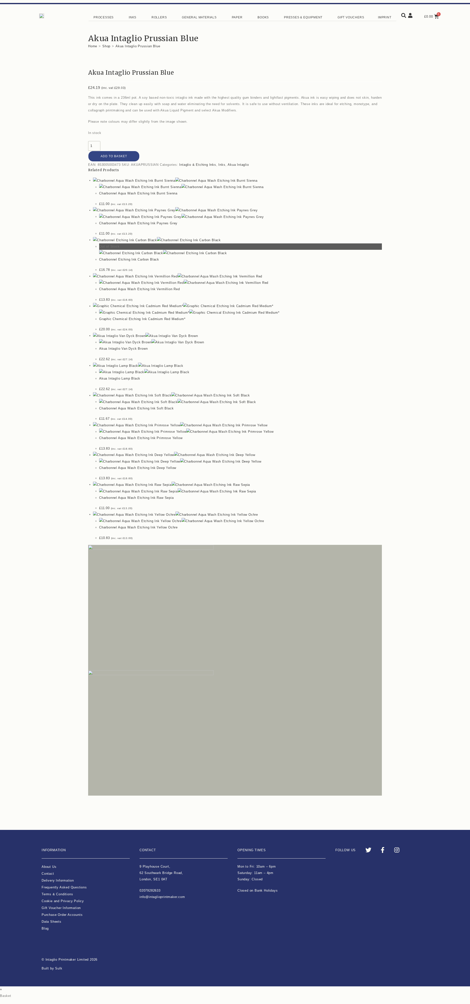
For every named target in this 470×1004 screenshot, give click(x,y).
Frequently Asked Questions (64, 887)
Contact (48, 873)
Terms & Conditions (57, 894)
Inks (221, 165)
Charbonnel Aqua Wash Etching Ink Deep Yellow (137, 468)
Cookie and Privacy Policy (63, 901)
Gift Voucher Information (61, 908)
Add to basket (114, 156)
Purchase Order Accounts (62, 915)
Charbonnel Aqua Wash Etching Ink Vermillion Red (139, 289)
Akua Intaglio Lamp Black (119, 378)
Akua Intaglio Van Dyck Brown (123, 348)
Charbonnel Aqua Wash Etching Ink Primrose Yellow (140, 438)
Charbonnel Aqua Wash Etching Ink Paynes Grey (138, 223)
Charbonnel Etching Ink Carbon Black (129, 259)
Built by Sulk (52, 968)
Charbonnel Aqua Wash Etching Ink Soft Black (136, 408)
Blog (45, 928)
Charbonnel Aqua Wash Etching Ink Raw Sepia (136, 498)
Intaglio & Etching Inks (197, 165)
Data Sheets (51, 921)
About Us (49, 867)
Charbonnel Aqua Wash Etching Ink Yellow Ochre (138, 527)
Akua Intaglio (238, 165)
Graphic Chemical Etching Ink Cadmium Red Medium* (142, 319)
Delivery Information (58, 880)
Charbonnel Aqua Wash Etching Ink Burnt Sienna (138, 193)
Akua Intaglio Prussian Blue (138, 46)
